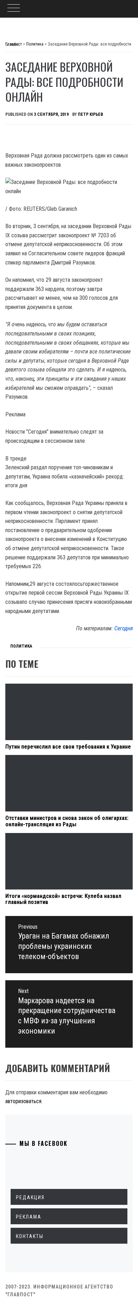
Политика (21, 646)
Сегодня (123, 628)
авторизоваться (23, 1101)
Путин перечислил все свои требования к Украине (68, 746)
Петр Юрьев (90, 114)
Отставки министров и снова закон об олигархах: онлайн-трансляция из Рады (66, 821)
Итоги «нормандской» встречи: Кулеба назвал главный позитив (63, 899)
